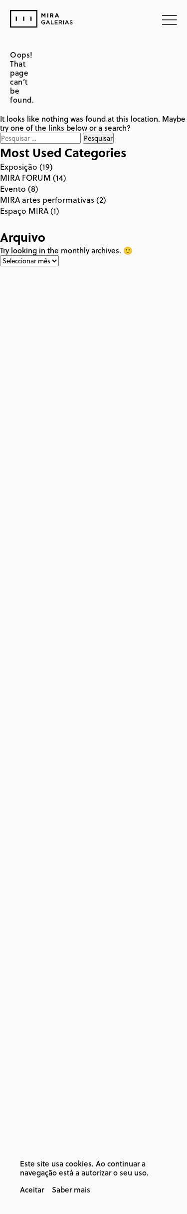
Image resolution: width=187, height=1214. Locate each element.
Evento (13, 188)
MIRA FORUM (25, 177)
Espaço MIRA (24, 210)
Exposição (18, 166)
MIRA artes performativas (47, 199)
